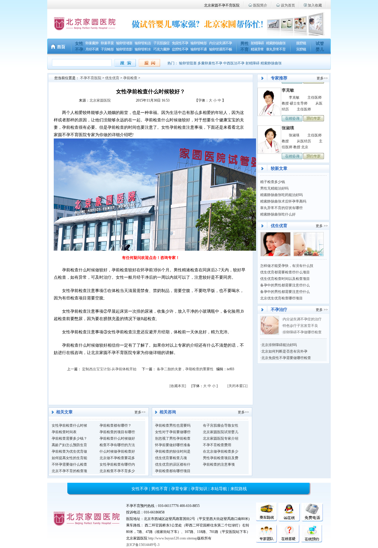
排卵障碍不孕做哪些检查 (302, 332)
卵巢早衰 (107, 43)
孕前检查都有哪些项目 (172, 471)
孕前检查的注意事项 (219, 464)
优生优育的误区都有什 (172, 464)
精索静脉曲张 (276, 43)
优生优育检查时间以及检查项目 (285, 279)
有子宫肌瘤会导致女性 (220, 425)
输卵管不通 (198, 49)
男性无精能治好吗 (274, 188)
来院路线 (238, 489)
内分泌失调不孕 (220, 43)
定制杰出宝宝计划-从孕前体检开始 (109, 369)
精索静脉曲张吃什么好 (278, 214)
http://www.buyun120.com (167, 538)
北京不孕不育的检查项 (69, 471)
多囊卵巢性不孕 (210, 63)
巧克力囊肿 (161, 49)
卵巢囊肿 (91, 43)
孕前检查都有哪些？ (115, 425)
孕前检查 (130, 78)
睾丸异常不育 (276, 49)
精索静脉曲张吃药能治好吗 (281, 195)
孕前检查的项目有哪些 (117, 432)
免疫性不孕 (180, 43)
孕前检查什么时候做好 (117, 438)
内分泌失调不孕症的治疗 (302, 319)
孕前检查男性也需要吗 (172, 425)
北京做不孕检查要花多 (117, 458)
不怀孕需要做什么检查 (69, 464)
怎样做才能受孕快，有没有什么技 (286, 266)
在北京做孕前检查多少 (220, 451)
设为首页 (288, 5)
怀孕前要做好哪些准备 (172, 445)
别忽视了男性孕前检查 (172, 438)
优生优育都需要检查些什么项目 (285, 272)
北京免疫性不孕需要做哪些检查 (286, 358)
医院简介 (260, 5)
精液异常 (257, 49)
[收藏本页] (178, 386)
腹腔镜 (301, 43)
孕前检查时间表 (64, 432)
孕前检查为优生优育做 (69, 451)
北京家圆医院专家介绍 (220, 438)
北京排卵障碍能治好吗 (279, 345)
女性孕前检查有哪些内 (117, 464)
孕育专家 (179, 489)
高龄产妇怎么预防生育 (69, 445)
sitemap (192, 538)
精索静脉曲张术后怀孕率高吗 (283, 201)
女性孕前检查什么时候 (69, 425)
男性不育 (159, 489)
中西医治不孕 (234, 63)
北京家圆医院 (100, 100)
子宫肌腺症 (161, 43)
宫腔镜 (301, 49)
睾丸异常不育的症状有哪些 (281, 208)
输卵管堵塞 (124, 43)
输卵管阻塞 (188, 63)
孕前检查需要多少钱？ (69, 438)
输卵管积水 (143, 49)
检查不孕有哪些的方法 (117, 445)
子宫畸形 (107, 49)
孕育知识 (199, 489)
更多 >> (322, 226)
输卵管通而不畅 (220, 49)
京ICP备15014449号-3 (142, 545)
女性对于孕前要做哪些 (172, 432)
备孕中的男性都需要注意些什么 (285, 285)
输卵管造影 (124, 49)
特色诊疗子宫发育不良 (301, 326)
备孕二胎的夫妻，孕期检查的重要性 (185, 369)
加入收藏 (315, 5)
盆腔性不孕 (180, 49)
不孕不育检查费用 (217, 445)
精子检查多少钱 (272, 182)
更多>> (140, 412)
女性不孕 (139, 489)
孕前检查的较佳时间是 (172, 451)
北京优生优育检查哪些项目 (281, 298)
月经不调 (91, 49)
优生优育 (112, 78)
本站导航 (219, 489)
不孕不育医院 (90, 78)
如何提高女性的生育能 (69, 458)
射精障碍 (257, 43)
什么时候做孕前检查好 (117, 451)
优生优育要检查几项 (171, 458)
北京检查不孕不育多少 (117, 471)
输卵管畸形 (198, 43)
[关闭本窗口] (237, 386)
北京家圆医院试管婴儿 (220, 432)
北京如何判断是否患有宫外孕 (284, 351)
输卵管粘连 (143, 43)
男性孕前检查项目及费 (220, 458)
